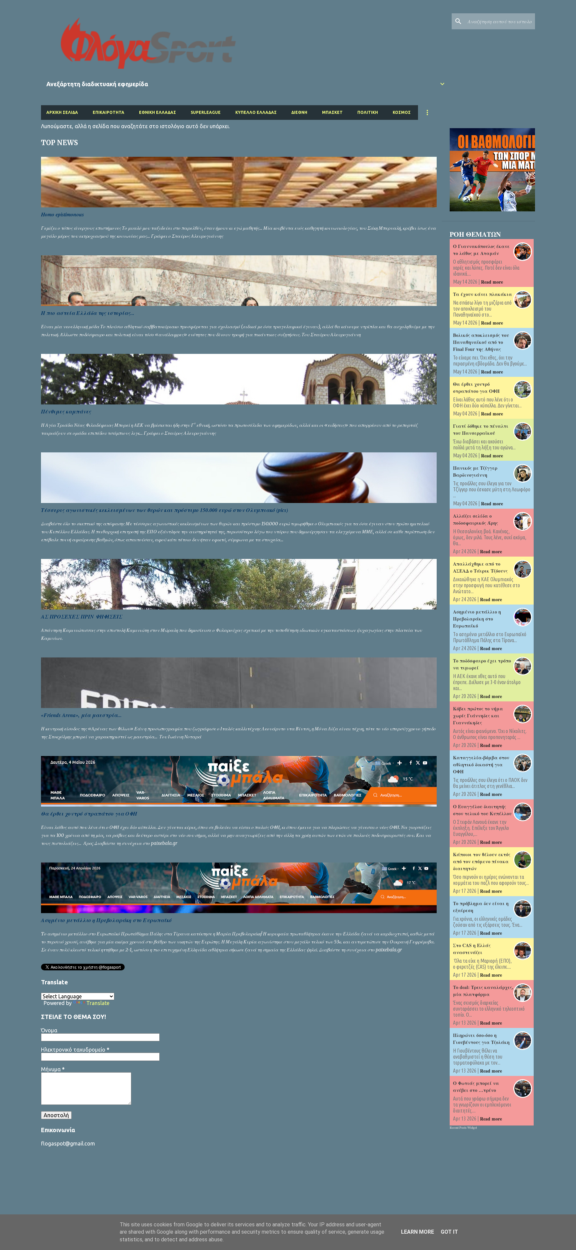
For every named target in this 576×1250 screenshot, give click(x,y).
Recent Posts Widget (463, 1127)
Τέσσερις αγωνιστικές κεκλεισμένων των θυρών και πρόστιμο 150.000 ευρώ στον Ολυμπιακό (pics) (164, 510)
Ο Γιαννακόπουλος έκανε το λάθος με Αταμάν (481, 250)
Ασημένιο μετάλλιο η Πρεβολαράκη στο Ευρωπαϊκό (106, 920)
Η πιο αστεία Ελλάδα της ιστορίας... (87, 313)
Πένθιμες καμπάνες (66, 411)
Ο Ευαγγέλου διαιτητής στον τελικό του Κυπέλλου (482, 810)
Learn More (417, 1232)
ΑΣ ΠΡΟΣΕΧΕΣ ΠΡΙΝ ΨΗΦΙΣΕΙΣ (81, 616)
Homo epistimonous (62, 214)
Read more (492, 281)
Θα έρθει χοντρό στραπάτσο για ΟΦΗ (89, 813)
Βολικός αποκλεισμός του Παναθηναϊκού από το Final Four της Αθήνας (481, 342)
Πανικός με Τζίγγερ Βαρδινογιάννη (475, 471)
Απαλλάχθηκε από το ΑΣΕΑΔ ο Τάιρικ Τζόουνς (480, 567)
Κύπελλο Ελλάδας (256, 112)
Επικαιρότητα (108, 112)
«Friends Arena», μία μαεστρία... (81, 715)
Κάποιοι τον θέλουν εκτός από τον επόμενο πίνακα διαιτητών (481, 861)
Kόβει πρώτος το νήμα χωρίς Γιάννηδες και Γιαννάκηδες (478, 715)
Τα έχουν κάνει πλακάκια (482, 294)
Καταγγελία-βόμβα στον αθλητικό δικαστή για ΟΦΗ (481, 764)
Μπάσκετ (332, 112)
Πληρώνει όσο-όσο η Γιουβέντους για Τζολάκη (481, 1039)
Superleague (206, 112)
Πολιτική (367, 112)
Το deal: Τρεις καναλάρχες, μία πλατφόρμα (483, 991)
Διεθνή (299, 112)
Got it (449, 1232)
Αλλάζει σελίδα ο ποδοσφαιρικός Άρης (475, 519)
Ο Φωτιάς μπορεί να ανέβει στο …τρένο (476, 1087)
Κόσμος (402, 112)
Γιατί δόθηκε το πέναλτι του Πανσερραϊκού (480, 429)
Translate (97, 1003)
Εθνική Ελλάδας (157, 112)
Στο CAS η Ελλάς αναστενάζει (472, 949)
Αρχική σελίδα (62, 112)
